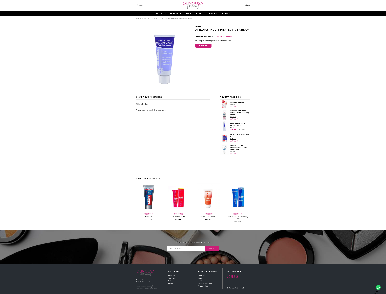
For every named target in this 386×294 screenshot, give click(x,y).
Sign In (247, 5)
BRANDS (226, 13)
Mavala (232, 104)
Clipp (232, 127)
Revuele (233, 117)
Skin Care (174, 13)
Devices (199, 13)
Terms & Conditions (205, 283)
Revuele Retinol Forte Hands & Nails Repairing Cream (239, 113)
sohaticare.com (225, 41)
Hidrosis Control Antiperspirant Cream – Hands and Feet (239, 147)
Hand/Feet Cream (160, 19)
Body (151, 19)
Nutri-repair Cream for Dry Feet (237, 218)
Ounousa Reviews (234, 288)
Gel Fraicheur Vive (178, 217)
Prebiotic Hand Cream (238, 102)
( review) (242, 129)
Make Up (160, 13)
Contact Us (202, 278)
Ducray (232, 151)
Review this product (224, 36)
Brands (170, 283)
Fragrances (212, 13)
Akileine (233, 139)
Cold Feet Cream (208, 217)
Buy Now (203, 46)
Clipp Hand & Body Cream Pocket (237, 124)
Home (138, 19)
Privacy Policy (203, 286)
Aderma (198, 27)
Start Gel (148, 217)
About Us (201, 276)
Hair (187, 13)
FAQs (200, 281)
